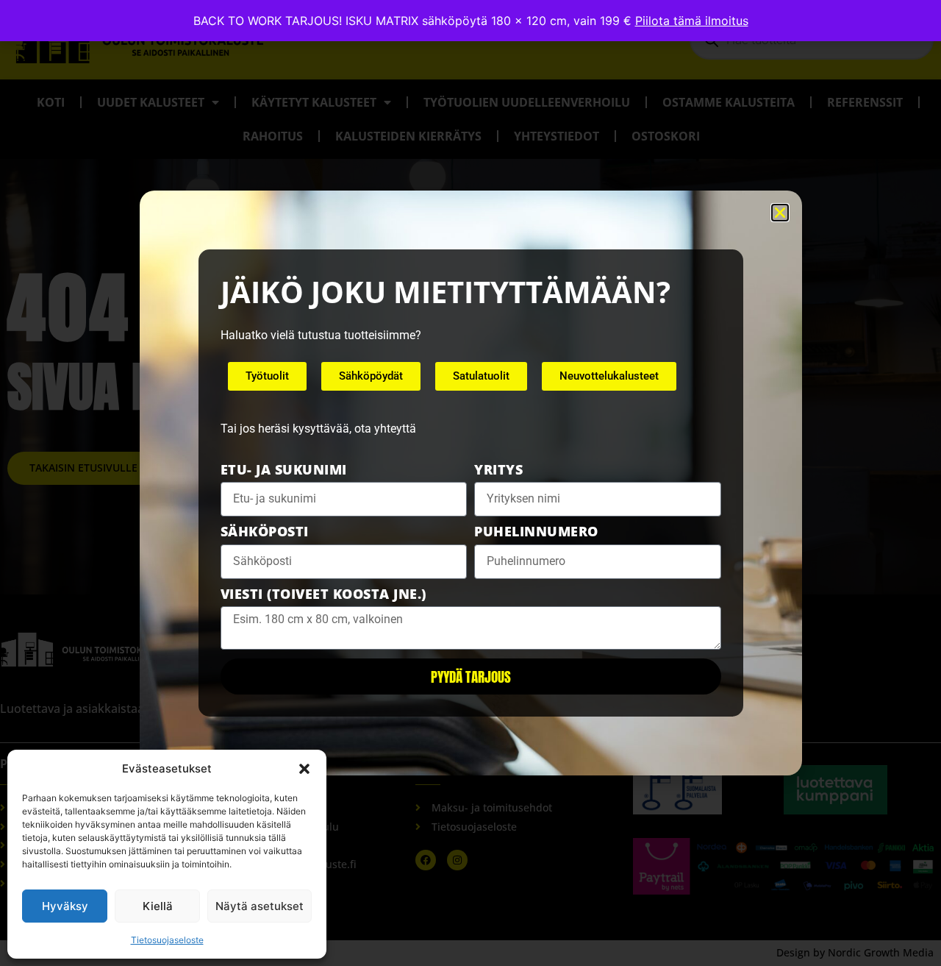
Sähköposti (265, 532)
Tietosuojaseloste (167, 939)
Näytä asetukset (259, 906)
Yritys (498, 471)
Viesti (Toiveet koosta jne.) (323, 595)
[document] (470, 483)
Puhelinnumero (536, 532)
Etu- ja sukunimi (284, 471)
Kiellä (158, 906)
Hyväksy (65, 906)
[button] (304, 768)
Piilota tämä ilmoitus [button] (691, 20)
